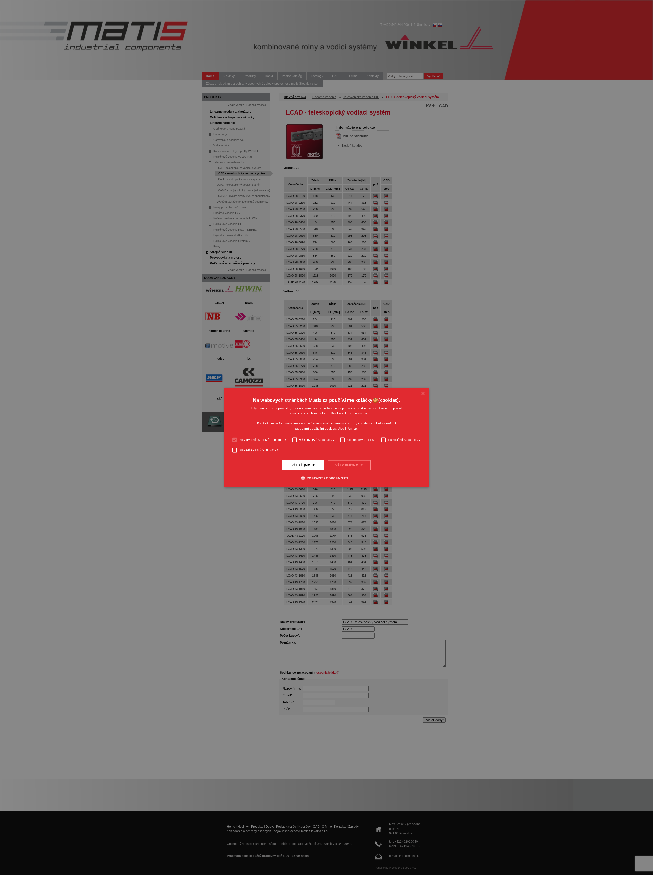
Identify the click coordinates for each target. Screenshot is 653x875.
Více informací (348, 428)
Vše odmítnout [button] (349, 465)
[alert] (326, 437)
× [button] (423, 394)
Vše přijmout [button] (303, 465)
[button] (326, 477)
